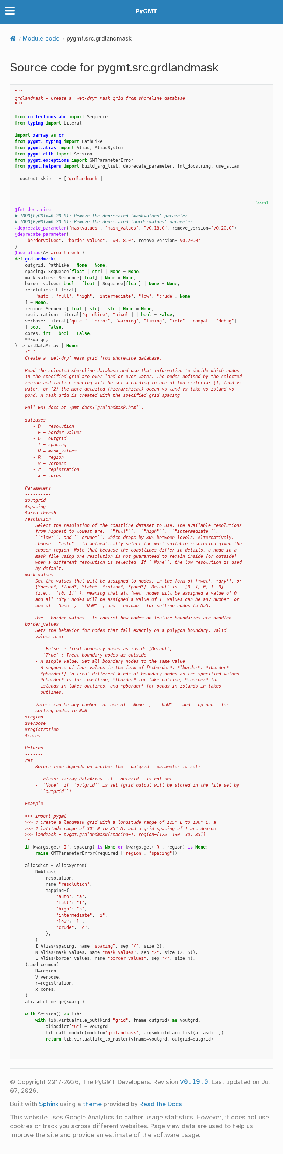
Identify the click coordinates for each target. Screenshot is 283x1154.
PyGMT (146, 11)
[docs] (261, 203)
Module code (41, 39)
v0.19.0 (194, 1081)
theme (92, 1104)
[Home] (13, 38)
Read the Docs (160, 1104)
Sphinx (48, 1104)
